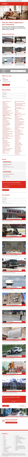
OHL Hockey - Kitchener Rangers (19, 124)
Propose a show (14, 401)
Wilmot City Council (17, 149)
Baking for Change (5, 108)
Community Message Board (6, 124)
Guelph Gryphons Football (6, 142)
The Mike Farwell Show (18, 143)
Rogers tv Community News (18, 130)
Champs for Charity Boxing (6, 123)
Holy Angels (4, 147)
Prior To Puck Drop (17, 129)
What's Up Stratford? (18, 148)
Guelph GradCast (5, 141)
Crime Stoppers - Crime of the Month (8, 131)
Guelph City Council (5, 140)
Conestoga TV (4, 126)
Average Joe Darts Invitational (7, 107)
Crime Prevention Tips (5, 130)
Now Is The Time (17, 120)
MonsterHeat (16, 117)
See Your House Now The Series (19, 134)
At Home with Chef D (5, 106)
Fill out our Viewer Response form (11, 422)
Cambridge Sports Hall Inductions (7, 118)
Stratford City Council (18, 137)
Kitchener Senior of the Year (18, 104)
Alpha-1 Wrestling (5, 103)
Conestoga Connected (6, 125)
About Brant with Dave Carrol (7, 101)
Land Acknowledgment (18, 107)
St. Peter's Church (17, 136)
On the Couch (17, 126)
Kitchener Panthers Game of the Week (20, 103)
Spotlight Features (17, 135)
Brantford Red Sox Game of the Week (8, 113)
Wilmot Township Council (18, 150)
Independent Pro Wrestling (6, 149)
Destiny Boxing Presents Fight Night (7, 133)
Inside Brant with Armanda (6, 150)
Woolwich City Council (18, 151)
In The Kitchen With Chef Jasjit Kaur (7, 148)
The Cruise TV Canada (18, 142)
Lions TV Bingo (17, 110)
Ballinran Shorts (5, 109)
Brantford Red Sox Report (6, 114)
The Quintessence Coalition (18, 144)
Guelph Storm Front (5, 143)
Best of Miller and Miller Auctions (7, 110)
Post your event (6, 186)
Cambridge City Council (6, 117)
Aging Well (4, 102)
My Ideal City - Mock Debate (19, 118)
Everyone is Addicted (5, 137)
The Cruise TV (17, 141)
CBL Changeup (5, 119)
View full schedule (6, 84)
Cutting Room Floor (6, 81)
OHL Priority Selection (18, 125)
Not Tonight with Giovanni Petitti (19, 119)
